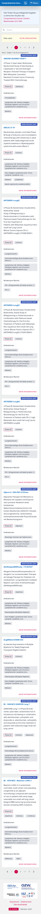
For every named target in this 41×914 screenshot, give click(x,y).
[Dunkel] (26, 3)
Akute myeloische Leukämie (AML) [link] (17, 184)
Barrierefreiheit (20, 904)
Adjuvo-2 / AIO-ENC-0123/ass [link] (16, 492)
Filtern (35, 3)
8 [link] (29, 47)
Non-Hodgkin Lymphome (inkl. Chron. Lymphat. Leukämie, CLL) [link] (19, 174)
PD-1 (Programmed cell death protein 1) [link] (19, 285)
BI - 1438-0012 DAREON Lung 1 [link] (17, 704)
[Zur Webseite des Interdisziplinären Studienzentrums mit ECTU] (28, 895)
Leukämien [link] (19, 180)
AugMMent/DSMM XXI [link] (13, 640)
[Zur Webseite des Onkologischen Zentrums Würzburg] (28, 887)
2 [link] (16, 47)
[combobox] (20, 30)
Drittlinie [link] (19, 816)
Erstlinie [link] (19, 153)
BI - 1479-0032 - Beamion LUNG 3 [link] (17, 780)
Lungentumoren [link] (11, 254)
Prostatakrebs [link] (10, 98)
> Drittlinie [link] (31, 816)
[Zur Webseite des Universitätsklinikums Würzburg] (13, 895)
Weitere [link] (8, 111)
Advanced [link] (29, 735)
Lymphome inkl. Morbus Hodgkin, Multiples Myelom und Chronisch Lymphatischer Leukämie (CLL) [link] (17, 104)
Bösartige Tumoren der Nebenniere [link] (18, 537)
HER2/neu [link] (8, 859)
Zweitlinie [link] (19, 86)
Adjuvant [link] (19, 526)
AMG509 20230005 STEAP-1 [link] (15, 58)
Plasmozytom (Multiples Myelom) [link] (17, 612)
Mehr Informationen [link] (28, 118)
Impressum (14, 902)
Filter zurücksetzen (28, 38)
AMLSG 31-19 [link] (9, 127)
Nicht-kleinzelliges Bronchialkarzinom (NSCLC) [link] (19, 259)
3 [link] (20, 47)
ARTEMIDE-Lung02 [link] (12, 200)
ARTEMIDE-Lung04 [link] (12, 401)
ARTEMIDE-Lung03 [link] (12, 305)
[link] (7, 47)
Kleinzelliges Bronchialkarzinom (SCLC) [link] (19, 751)
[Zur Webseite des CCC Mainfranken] (13, 887)
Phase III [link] (8, 86)
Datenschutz (26, 902)
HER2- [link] (18, 859)
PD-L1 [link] (7, 290)
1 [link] (11, 47)
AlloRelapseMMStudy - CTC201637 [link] (18, 567)
